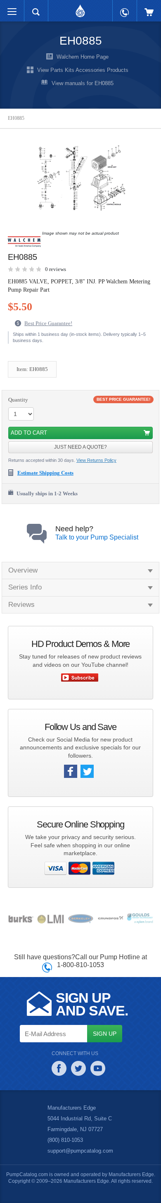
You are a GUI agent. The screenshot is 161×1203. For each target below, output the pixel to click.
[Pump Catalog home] (80, 8)
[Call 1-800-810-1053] (125, 8)
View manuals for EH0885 (83, 83)
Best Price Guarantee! (50, 323)
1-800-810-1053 (80, 964)
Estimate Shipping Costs (48, 473)
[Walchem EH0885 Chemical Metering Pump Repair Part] (78, 178)
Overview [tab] (23, 570)
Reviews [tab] (21, 604)
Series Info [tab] (25, 587)
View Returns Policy (98, 460)
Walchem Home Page (83, 57)
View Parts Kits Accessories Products (82, 70)
